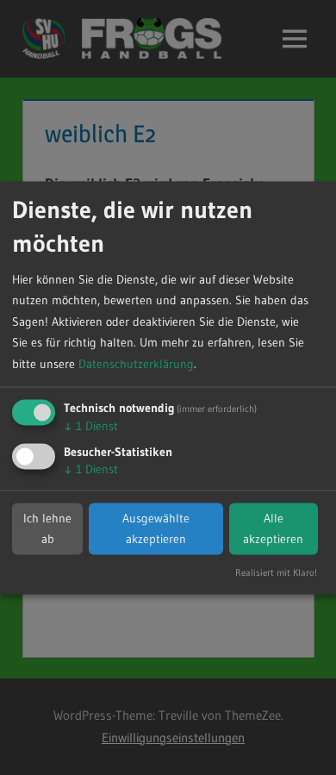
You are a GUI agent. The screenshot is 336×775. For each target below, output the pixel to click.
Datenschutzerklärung (136, 364)
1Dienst (91, 426)
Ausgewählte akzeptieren (156, 528)
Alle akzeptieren (273, 528)
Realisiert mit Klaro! (276, 572)
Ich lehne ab (47, 528)
